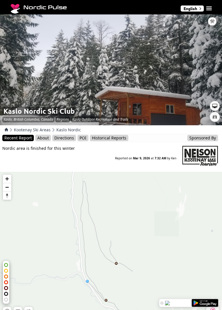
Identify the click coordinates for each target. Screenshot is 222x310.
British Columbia (26, 119)
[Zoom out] (7, 187)
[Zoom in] (7, 179)
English (190, 8)
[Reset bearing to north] (7, 195)
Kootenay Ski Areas (32, 129)
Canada (47, 119)
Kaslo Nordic (68, 129)
